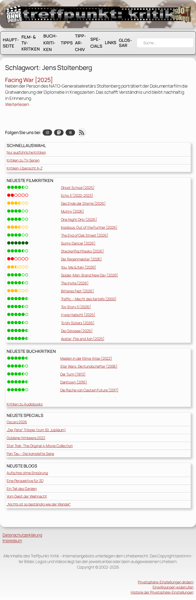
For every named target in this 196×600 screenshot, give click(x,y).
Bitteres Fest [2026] (77, 291)
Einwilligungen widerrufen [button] (173, 587)
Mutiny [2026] (72, 211)
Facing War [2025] (29, 80)
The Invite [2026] (75, 283)
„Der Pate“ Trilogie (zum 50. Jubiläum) (36, 429)
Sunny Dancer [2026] (78, 243)
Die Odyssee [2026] (77, 330)
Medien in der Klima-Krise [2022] (86, 358)
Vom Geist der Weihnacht (27, 496)
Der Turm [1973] (73, 374)
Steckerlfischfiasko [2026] (82, 251)
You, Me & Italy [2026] (78, 267)
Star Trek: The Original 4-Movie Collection (40, 445)
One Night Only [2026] (79, 219)
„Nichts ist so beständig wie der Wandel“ (39, 504)
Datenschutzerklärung (22, 535)
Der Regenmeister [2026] (81, 259)
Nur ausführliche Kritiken (26, 152)
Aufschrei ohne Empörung (27, 472)
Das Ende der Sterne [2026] (83, 203)
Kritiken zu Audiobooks (25, 404)
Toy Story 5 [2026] (76, 306)
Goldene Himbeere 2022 (26, 437)
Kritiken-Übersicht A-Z (24, 168)
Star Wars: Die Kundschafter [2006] (89, 366)
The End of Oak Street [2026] (84, 235)
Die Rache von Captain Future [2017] (89, 390)
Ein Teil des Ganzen (22, 488)
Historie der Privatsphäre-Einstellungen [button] (162, 592)
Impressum (12, 540)
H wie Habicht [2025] (78, 314)
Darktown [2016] (73, 382)
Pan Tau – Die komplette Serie (30, 453)
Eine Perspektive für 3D (25, 480)
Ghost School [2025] (77, 187)
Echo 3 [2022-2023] (77, 195)
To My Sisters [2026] (77, 322)
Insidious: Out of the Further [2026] (89, 227)
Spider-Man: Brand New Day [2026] (89, 275)
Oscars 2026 (17, 421)
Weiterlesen (17, 104)
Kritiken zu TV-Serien (23, 160)
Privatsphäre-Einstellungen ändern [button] (165, 582)
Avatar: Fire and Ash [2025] (82, 338)
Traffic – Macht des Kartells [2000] (89, 298)
